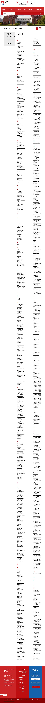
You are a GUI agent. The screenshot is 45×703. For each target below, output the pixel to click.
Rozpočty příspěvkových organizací (36, 134)
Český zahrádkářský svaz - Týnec (20, 134)
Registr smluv (36, 60)
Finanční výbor (20, 229)
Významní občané (37, 568)
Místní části (19, 411)
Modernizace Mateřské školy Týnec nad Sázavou (21, 416)
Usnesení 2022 (36, 307)
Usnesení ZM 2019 (37, 401)
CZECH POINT (20, 94)
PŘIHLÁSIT (35, 686)
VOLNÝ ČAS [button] (18, 9)
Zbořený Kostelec (37, 619)
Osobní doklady (20, 561)
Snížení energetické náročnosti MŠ (36, 201)
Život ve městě (36, 658)
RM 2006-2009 (36, 124)
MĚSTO (18, 400)
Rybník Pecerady (36, 136)
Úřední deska (36, 414)
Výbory (34, 512)
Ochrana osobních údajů (29, 699)
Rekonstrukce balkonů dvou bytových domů (36, 64)
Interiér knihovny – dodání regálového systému (21, 288)
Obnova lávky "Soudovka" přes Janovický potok (20, 494)
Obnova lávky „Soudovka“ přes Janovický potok (20, 498)
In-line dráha (19, 272)
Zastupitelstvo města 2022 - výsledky (36, 616)
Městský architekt (20, 405)
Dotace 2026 (19, 178)
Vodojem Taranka (37, 450)
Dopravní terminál (20, 167)
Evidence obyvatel (20, 196)
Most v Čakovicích (20, 428)
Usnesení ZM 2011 (37, 390)
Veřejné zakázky (36, 442)
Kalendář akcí (19, 307)
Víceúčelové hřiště (37, 444)
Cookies (18, 93)
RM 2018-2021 (36, 128)
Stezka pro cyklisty (37, 225)
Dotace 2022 (19, 173)
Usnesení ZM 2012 (37, 391)
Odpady (18, 537)
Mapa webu (19, 393)
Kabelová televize (20, 304)
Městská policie (20, 401)
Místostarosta (19, 413)
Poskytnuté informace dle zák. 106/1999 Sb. (20, 629)
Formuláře (19, 236)
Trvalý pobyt (36, 267)
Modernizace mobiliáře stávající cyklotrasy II (20, 424)
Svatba (34, 240)
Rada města (35, 55)
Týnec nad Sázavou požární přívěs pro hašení (37, 287)
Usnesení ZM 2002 (37, 378)
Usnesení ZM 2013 (37, 393)
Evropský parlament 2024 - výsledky (20, 204)
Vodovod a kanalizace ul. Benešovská (36, 458)
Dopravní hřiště (20, 166)
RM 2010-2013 (36, 126)
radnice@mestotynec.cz (8, 677)
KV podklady (19, 376)
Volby (34, 475)
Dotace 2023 (19, 174)
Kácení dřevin (19, 305)
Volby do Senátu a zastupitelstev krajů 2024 (37, 492)
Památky (18, 570)
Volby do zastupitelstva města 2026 (36, 502)
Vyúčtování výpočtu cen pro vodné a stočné (36, 546)
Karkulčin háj (19, 321)
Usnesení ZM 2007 (37, 385)
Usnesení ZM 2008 (37, 386)
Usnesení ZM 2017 (37, 398)
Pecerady (18, 574)
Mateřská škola (20, 394)
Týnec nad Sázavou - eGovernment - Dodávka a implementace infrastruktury (37, 275)
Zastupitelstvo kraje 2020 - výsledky (36, 607)
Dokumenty (19, 161)
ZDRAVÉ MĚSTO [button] (28, 9)
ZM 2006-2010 (36, 633)
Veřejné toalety (36, 441)
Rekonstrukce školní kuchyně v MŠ (36, 82)
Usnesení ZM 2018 (37, 399)
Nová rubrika (19, 476)
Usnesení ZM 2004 (37, 381)
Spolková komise (36, 216)
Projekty (18, 655)
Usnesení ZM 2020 (37, 402)
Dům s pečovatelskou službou (20, 181)
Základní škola (36, 591)
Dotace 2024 (19, 175)
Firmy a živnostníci (20, 230)
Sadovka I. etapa (36, 149)
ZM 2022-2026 (36, 638)
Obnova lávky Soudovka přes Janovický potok (20, 502)
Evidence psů (19, 197)
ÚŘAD (34, 412)
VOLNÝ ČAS (35, 506)
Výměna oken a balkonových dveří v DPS (37, 517)
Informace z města (20, 274)
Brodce (18, 82)
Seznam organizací (37, 191)
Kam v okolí (19, 316)
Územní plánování (37, 421)
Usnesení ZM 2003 (37, 380)
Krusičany (19, 364)
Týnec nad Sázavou (37, 270)
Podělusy (18, 608)
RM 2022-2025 (36, 130)
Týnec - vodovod (36, 268)
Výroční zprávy (36, 530)
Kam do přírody (20, 315)
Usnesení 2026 (36, 313)
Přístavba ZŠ (36, 43)
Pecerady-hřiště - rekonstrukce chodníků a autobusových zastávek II (20, 592)
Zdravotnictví (36, 623)
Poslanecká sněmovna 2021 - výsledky (20, 635)
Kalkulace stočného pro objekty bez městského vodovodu (19, 311)
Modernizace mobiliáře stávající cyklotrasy (20, 420)
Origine (10, 685)
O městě (18, 489)
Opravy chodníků (20, 553)
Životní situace (36, 659)
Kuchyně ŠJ (19, 367)
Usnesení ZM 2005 (37, 382)
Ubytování (35, 304)
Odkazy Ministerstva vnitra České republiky (21, 532)
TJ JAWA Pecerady (37, 263)
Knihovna (19, 341)
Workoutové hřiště (37, 573)
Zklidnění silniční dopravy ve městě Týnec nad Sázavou (37, 626)
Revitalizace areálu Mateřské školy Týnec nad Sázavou (37, 117)
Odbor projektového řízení (19, 524)
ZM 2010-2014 (36, 635)
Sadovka (35, 148)
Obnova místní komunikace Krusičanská (20, 506)
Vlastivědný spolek (37, 449)
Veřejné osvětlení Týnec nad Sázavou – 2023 (37, 439)
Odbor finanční (20, 520)
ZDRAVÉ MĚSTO (36, 621)
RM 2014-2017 (36, 127)
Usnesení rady (36, 314)
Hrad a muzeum (20, 259)
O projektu (19, 490)
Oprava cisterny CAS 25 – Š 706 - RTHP (20, 548)
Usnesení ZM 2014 (37, 394)
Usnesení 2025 (36, 311)
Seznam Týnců (36, 192)
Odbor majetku (20, 521)
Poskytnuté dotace (20, 626)
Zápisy (34, 597)
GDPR (18, 244)
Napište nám (19, 469)
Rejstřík (35, 62)
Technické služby (37, 258)
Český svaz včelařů (20, 131)
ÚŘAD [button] (10, 9)
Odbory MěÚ (19, 528)
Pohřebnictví (19, 613)
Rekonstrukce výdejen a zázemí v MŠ (37, 110)
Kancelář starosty (20, 317)
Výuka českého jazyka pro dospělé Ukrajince (37, 566)
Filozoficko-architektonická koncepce (20, 226)
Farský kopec (19, 223)
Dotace (18, 171)
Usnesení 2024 (36, 310)
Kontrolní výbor (20, 362)
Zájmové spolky (36, 590)
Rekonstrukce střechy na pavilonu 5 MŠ (36, 78)
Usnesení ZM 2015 (37, 395)
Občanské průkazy (20, 491)
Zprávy (34, 652)
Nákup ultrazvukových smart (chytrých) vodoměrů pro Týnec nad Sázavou (21, 457)
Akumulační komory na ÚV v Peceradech (20, 55)
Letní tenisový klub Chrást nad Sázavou (21, 383)
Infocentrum (19, 273)
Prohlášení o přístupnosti (16, 699)
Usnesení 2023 (36, 309)
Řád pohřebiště (36, 143)
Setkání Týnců (36, 157)
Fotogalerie (19, 238)
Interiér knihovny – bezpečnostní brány (21, 284)
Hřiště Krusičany (20, 264)
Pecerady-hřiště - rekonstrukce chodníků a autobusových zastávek (20, 579)
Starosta (35, 224)
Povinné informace (20, 639)
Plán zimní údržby (20, 606)
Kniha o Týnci (19, 339)
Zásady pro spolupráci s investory (36, 599)
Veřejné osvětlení (37, 436)
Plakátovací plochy (20, 605)
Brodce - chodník (20, 84)
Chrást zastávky (20, 118)
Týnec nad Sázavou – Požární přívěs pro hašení (37, 283)
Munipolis (19, 432)
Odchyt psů (19, 529)
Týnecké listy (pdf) (37, 293)
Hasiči (18, 249)
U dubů (34, 302)
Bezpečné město (20, 81)
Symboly (35, 241)
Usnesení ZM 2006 (37, 384)
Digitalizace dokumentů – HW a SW (21, 148)
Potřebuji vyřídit (20, 638)
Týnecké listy (36, 292)
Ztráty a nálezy (36, 653)
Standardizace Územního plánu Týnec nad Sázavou (37, 222)
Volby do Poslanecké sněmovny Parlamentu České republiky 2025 (37, 479)
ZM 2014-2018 (36, 636)
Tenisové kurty (36, 259)
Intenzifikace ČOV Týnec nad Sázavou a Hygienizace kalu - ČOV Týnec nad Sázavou (21, 278)
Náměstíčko (19, 468)
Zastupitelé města (37, 602)
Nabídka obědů (20, 443)
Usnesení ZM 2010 (37, 389)
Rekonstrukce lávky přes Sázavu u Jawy (37, 68)
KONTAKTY (39, 9)
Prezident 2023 (20, 643)
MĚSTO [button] (3, 9)
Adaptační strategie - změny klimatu (20, 46)
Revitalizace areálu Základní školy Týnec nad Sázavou (37, 121)
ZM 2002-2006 (36, 632)
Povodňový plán (20, 642)
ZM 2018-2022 (36, 637)
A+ (40, 28)
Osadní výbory (20, 559)
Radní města (36, 56)
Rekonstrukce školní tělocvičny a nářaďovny (37, 85)
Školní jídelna (36, 251)
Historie (18, 251)
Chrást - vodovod (20, 106)
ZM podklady (36, 640)
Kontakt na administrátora (9, 701)
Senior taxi (35, 156)
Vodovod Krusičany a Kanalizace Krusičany (37, 467)
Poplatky (18, 614)
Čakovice (18, 123)
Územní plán (36, 415)
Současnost (35, 212)
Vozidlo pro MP (36, 508)
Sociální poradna (36, 203)
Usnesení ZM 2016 (37, 397)
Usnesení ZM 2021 (37, 403)
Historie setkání (20, 252)
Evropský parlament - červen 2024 (21, 200)
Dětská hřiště (19, 142)
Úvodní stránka (7, 28)
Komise (18, 343)
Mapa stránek (14, 28)
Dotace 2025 (19, 177)
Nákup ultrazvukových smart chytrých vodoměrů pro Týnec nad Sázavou (21, 464)
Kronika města (20, 363)
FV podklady (19, 239)
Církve (18, 92)
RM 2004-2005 (36, 123)
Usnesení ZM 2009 (37, 387)
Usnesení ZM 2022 (37, 404)
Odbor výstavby (20, 527)
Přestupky (35, 39)
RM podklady (36, 131)
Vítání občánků (36, 447)
